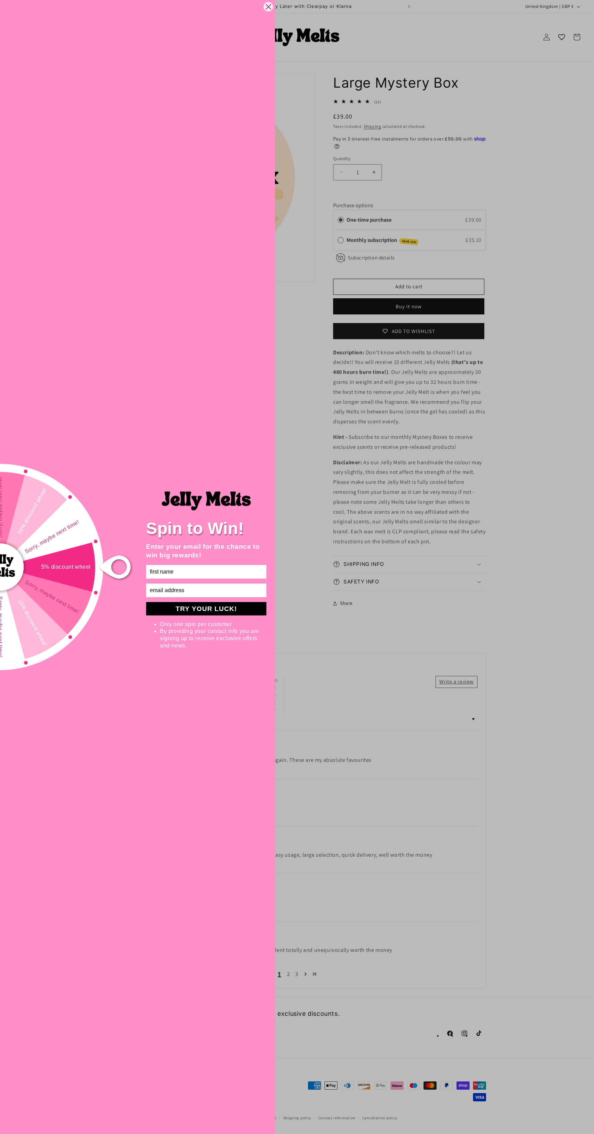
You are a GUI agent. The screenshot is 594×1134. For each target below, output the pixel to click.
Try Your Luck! (206, 608)
